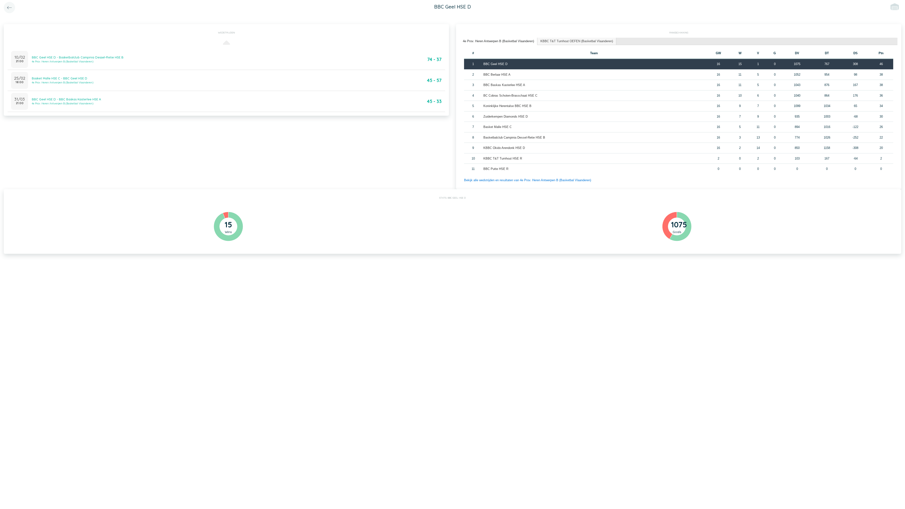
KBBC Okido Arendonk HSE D (504, 148)
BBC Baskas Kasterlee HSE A (504, 85)
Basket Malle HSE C (497, 127)
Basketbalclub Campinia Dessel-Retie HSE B (514, 137)
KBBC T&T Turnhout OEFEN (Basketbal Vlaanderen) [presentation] (576, 41)
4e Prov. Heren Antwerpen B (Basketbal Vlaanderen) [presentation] (498, 41)
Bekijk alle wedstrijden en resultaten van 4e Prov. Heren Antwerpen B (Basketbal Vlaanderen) (527, 180)
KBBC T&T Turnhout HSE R (502, 158)
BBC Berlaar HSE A (496, 74)
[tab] (498, 41)
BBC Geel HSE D (495, 64)
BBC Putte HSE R (495, 169)
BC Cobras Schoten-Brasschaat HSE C (510, 95)
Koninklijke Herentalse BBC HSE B (507, 106)
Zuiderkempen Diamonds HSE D (505, 116)
